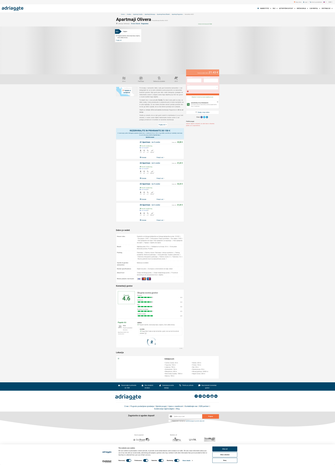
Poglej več (119, 40)
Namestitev (265, 8)
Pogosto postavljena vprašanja (142, 406)
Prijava (210, 416)
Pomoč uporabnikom (316, 2)
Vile (275, 8)
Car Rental (314, 8)
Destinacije (327, 8)
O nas (126, 406)
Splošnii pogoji (150, 137)
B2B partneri (204, 406)
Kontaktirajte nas (191, 406)
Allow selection (225, 454)
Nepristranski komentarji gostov (208, 386)
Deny (224, 460)
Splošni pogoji (161, 406)
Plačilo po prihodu (187, 385)
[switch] (145, 460)
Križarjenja (302, 8)
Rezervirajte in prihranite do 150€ (128, 386)
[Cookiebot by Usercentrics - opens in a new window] (107, 461)
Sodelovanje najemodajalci (164, 409)
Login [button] (306, 2)
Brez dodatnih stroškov (148, 386)
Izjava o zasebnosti (175, 406)
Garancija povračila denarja (168, 386)
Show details (186, 460)
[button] (325, 2)
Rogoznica (145, 23)
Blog (178, 409)
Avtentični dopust (286, 8)
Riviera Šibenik (136, 23)
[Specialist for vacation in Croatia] (128, 397)
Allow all (224, 449)
